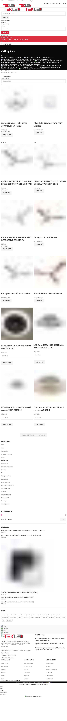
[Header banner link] (33, 360)
